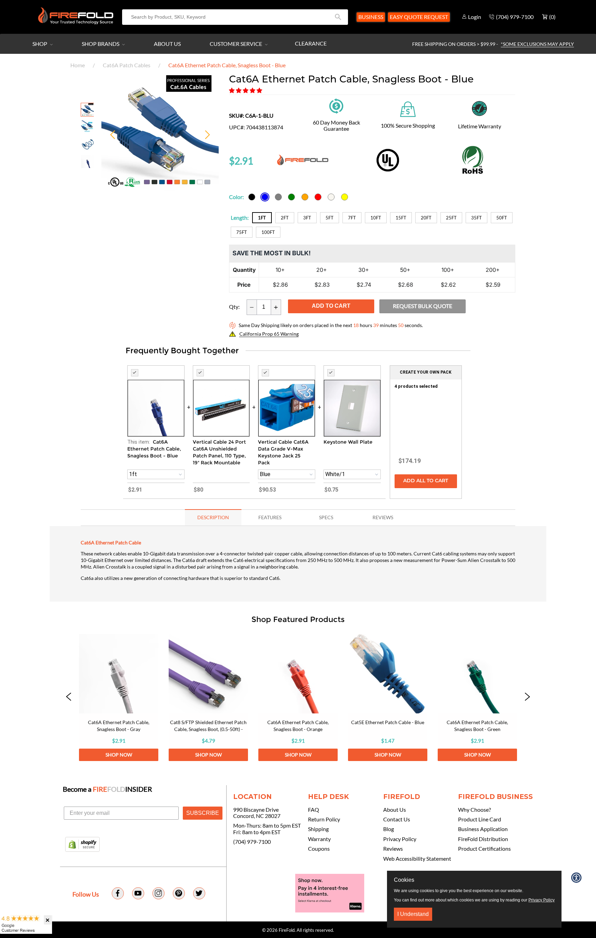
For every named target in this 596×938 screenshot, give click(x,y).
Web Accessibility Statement (417, 859)
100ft (268, 232)
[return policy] (336, 105)
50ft (501, 217)
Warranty (319, 839)
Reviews (393, 849)
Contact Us (396, 819)
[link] (118, 697)
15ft (401, 217)
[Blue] (264, 197)
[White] (331, 197)
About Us (167, 43)
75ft (241, 232)
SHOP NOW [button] (119, 755)
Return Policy (324, 819)
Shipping (318, 829)
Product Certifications (484, 849)
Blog (388, 829)
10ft (375, 217)
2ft (285, 217)
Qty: (234, 307)
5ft (330, 217)
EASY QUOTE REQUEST (419, 16)
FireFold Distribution (483, 839)
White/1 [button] (335, 474)
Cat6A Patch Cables (126, 65)
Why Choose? (474, 810)
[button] (246, 90)
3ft (307, 217)
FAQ (313, 810)
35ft (476, 217)
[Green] (291, 197)
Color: (236, 197)
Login (474, 16)
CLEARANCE (311, 43)
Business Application (483, 829)
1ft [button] (133, 474)
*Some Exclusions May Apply (537, 44)
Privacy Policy (399, 839)
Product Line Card (479, 819)
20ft (426, 217)
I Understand (413, 914)
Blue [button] (265, 474)
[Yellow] (344, 197)
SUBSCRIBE (202, 813)
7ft (352, 217)
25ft (451, 217)
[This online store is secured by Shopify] (82, 845)
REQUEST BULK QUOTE (422, 306)
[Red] (318, 197)
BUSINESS (370, 16)
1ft (262, 217)
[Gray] (278, 197)
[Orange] (304, 197)
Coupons (319, 849)
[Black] (251, 197)
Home (77, 65)
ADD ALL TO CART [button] (425, 481)
